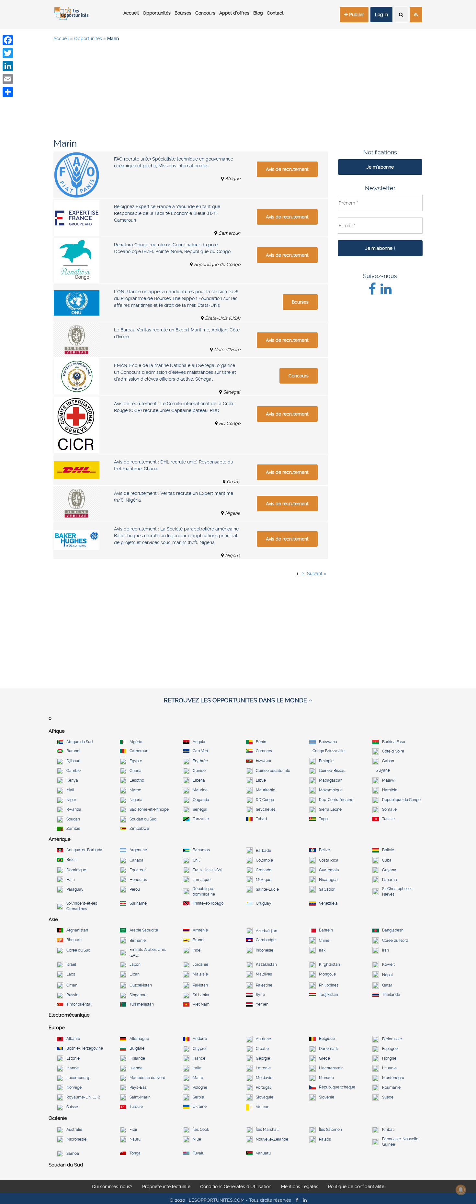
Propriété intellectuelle (166, 1186)
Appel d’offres (234, 13)
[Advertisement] (238, 94)
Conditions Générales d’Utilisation (235, 1186)
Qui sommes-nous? (112, 1186)
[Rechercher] (401, 14)
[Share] (7, 91)
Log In (381, 14)
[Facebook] (7, 40)
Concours (205, 13)
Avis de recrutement (287, 169)
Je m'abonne (380, 167)
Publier (356, 14)
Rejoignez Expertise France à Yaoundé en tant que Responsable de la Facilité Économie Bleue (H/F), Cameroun (167, 213)
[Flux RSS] (416, 14)
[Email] (7, 78)
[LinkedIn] (7, 66)
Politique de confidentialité (356, 1186)
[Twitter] (7, 53)
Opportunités (157, 13)
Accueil (131, 13)
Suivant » (316, 573)
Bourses (183, 13)
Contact (275, 13)
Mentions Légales (299, 1186)
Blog (258, 13)
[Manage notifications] (461, 1190)
